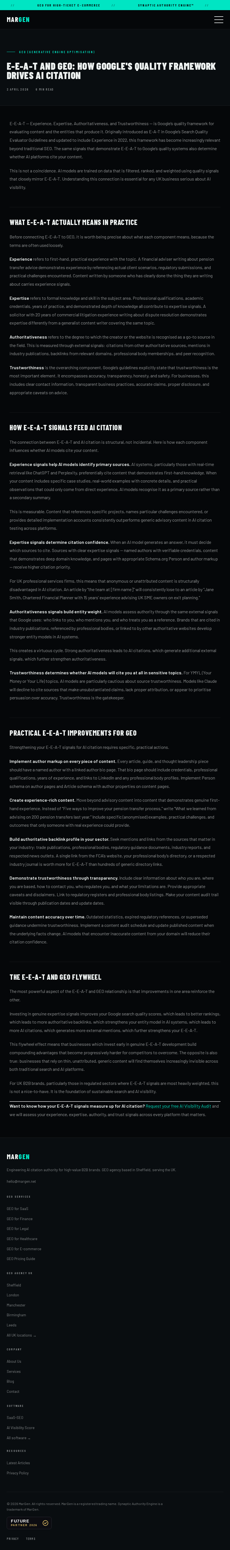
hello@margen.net (21, 1181)
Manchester (16, 1305)
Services (14, 1371)
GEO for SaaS (17, 1208)
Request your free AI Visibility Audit (178, 1106)
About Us (14, 1361)
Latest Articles (18, 1463)
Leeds (12, 1325)
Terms (31, 1538)
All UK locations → (21, 1335)
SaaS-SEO (15, 1417)
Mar (18, 19)
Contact (13, 1391)
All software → (19, 1438)
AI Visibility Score (20, 1427)
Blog (10, 1381)
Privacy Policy (18, 1473)
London (13, 1295)
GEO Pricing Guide (21, 1258)
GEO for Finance (20, 1218)
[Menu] (218, 19)
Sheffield (14, 1285)
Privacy (13, 1538)
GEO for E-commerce (24, 1249)
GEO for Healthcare (22, 1238)
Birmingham (16, 1315)
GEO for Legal (18, 1228)
